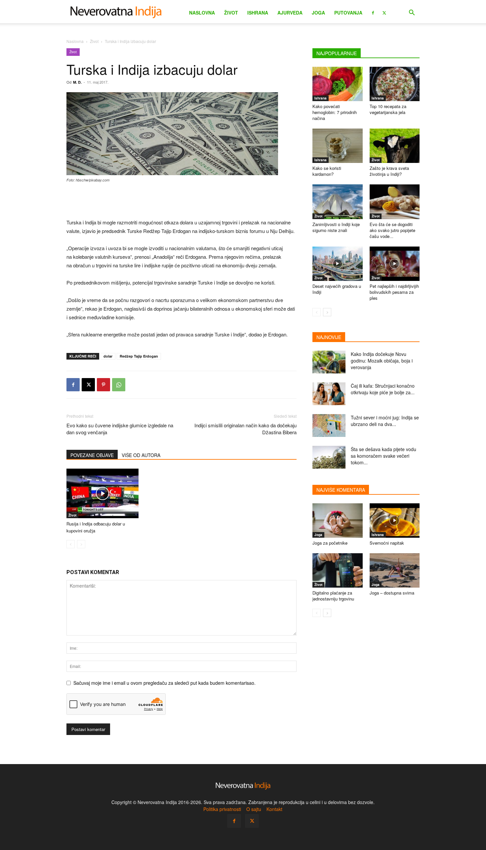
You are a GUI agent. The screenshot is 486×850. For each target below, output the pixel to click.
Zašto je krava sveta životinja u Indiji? (389, 171)
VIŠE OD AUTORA (141, 455)
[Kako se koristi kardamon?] (337, 146)
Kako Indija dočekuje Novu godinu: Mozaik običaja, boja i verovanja (382, 360)
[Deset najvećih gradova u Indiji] (337, 264)
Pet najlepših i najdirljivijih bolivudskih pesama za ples (394, 292)
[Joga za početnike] (337, 520)
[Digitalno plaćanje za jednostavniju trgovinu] (337, 570)
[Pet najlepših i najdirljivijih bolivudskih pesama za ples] (395, 264)
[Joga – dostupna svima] (395, 570)
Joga (318, 12)
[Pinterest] (103, 384)
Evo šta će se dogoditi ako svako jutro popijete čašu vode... (392, 230)
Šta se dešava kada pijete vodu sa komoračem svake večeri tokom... (383, 456)
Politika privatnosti (222, 809)
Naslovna (202, 12)
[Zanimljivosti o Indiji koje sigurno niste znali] (337, 201)
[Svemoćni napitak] (395, 520)
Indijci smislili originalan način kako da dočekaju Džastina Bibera (245, 429)
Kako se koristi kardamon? (326, 171)
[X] (384, 12)
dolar (107, 356)
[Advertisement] (181, 201)
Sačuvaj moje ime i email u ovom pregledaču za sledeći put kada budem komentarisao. (164, 682)
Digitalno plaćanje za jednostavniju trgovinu (333, 596)
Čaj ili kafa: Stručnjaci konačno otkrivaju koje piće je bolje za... (383, 389)
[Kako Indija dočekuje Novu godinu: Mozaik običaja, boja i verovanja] (328, 362)
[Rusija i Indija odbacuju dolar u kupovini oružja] (102, 493)
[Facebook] (373, 12)
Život (231, 12)
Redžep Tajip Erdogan (139, 356)
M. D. (77, 82)
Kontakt (274, 809)
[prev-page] (70, 544)
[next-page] (327, 312)
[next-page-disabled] (81, 544)
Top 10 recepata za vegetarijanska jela (388, 109)
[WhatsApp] (118, 384)
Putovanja (348, 12)
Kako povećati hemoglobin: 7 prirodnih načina (334, 112)
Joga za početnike (329, 543)
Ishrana (257, 12)
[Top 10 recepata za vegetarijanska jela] (395, 84)
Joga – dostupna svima (392, 593)
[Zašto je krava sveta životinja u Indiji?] (395, 146)
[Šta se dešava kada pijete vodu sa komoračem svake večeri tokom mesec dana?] (328, 457)
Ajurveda (290, 12)
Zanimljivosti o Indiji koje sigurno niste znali (336, 227)
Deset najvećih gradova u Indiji (336, 289)
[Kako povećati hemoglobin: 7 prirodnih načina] (337, 84)
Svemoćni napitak (387, 543)
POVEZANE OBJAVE (92, 455)
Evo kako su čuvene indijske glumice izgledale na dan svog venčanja (119, 429)
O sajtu (253, 809)
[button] (412, 13)
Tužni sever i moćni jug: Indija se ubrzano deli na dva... (385, 420)
